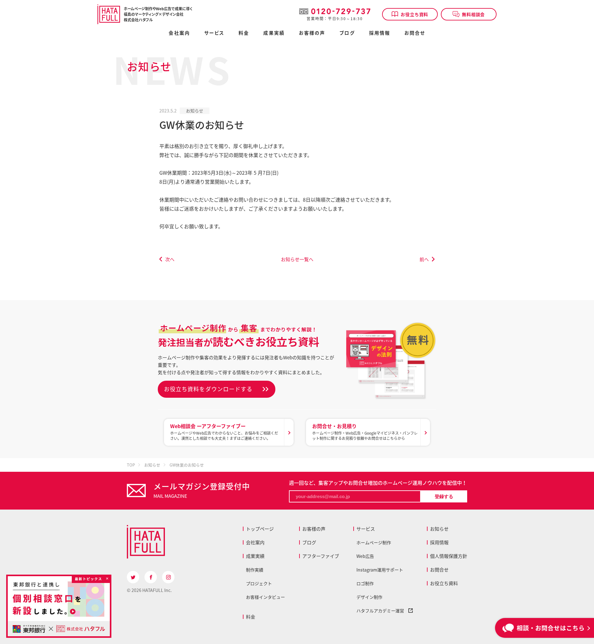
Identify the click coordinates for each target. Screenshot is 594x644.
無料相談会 (473, 14)
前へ (424, 259)
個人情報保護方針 (448, 556)
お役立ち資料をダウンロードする (208, 389)
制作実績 (254, 570)
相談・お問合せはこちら (551, 627)
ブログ (347, 33)
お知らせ (194, 110)
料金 (250, 616)
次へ (169, 259)
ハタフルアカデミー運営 (382, 610)
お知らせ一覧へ (297, 259)
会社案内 (179, 33)
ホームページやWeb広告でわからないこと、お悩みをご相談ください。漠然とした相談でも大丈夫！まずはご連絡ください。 (224, 431)
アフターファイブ (320, 556)
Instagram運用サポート (379, 570)
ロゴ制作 (365, 583)
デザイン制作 (369, 597)
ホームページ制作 (373, 542)
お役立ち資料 (414, 14)
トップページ (260, 528)
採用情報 (379, 33)
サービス (365, 528)
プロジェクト (259, 583)
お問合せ (414, 33)
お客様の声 (312, 33)
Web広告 (365, 556)
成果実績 (273, 33)
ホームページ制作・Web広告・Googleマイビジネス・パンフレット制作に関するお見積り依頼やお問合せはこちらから (365, 431)
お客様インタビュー (265, 597)
